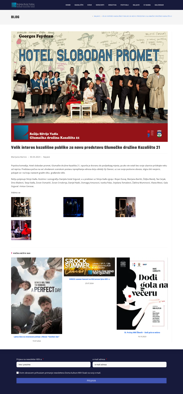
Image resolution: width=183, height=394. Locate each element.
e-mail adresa (99, 359)
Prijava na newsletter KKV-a (29, 359)
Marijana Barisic (19, 157)
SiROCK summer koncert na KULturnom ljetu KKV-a (89, 279)
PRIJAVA (91, 380)
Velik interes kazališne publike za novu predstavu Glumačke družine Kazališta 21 (137, 16)
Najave (46, 157)
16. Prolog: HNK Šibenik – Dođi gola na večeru (142, 332)
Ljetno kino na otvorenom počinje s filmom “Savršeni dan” (36, 337)
